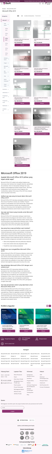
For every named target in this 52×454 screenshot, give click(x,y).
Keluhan (29, 382)
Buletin (3, 400)
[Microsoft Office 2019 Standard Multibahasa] (22, 58)
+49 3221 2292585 (7, 380)
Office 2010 (6, 54)
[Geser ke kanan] (50, 306)
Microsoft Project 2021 (5, 361)
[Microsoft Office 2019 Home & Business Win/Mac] (42, 58)
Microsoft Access (34, 356)
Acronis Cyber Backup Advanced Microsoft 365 (7, 326)
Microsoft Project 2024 (45, 358)
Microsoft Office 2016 (35, 353)
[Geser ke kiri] (47, 306)
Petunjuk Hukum (44, 380)
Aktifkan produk (18, 393)
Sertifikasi (29, 378)
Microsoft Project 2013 (35, 361)
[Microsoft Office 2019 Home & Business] (42, 88)
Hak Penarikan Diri (44, 385)
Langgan (12, 411)
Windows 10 (13, 356)
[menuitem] (5, 53)
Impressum (42, 382)
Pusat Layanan (17, 385)
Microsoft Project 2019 (15, 361)
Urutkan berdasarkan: (29, 15)
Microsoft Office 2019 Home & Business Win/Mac (41, 69)
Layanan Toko (18, 371)
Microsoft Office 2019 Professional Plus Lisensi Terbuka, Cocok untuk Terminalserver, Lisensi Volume (22, 159)
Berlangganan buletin (19, 389)
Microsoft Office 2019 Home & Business (41, 98)
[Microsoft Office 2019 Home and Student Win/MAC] (22, 88)
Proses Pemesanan (18, 387)
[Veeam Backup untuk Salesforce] (26, 316)
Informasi (29, 371)
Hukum (42, 371)
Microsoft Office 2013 (45, 353)
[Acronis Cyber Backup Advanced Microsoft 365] (9, 316)
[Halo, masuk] (43, 3)
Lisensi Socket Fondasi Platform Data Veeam (42, 326)
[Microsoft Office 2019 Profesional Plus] (42, 29)
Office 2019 (6, 39)
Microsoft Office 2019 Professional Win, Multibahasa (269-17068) (21, 128)
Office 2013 (6, 49)
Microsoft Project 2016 (25, 361)
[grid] (18, 15)
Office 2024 (6, 29)
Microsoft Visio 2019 (25, 363)
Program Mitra (30, 380)
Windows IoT (23, 356)
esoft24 (23, 425)
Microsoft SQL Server (25, 358)
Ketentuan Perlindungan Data (44, 377)
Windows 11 (3, 356)
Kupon (15, 377)
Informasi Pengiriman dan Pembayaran (32, 385)
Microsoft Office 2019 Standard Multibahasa (21, 69)
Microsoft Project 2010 (45, 361)
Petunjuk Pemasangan (30, 389)
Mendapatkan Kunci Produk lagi (18, 382)
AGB (41, 374)
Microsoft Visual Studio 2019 (46, 364)
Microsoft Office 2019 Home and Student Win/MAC (22, 98)
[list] (22, 15)
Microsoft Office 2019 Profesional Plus (41, 40)
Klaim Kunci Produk (18, 379)
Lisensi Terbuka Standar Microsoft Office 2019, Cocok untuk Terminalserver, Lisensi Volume (41, 128)
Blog (28, 394)
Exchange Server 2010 (15, 358)
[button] (2, 3)
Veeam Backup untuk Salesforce (24, 326)
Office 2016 (6, 44)
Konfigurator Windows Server (30, 375)
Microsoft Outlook (34, 358)
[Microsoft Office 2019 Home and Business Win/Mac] (22, 29)
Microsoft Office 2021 (15, 353)
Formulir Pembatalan (45, 387)
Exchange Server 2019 (45, 356)
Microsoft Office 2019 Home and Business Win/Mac (22, 40)
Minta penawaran (18, 374)
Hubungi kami (5, 371)
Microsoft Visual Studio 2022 (35, 364)
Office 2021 (6, 34)
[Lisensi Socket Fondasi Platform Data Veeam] (43, 316)
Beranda (4, 8)
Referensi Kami (17, 391)
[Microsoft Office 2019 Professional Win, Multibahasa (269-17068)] (22, 117)
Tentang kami (30, 392)
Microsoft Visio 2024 (5, 363)
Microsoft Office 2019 (25, 353)
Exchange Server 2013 (5, 358)
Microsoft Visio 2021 (15, 363)
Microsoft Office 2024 (5, 353)
